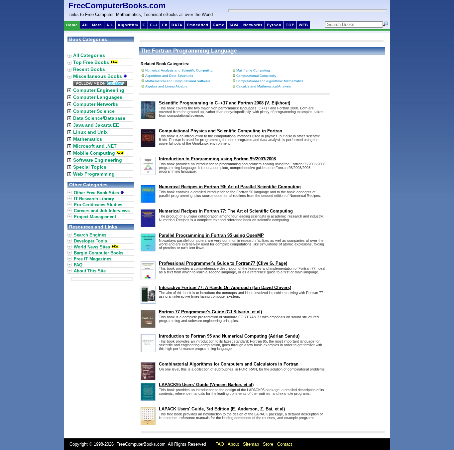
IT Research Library (94, 198)
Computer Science (94, 111)
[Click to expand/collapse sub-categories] (69, 90)
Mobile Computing (94, 153)
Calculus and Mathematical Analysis (263, 86)
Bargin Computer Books (98, 252)
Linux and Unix (90, 132)
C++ (154, 25)
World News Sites (92, 246)
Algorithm (128, 25)
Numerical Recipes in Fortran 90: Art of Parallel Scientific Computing (230, 186)
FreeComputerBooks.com (117, 5)
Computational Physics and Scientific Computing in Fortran (220, 130)
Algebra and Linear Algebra (166, 86)
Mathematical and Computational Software (177, 81)
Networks (253, 25)
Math (97, 25)
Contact (284, 444)
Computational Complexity (256, 75)
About (233, 444)
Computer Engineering (98, 90)
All (85, 25)
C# (164, 25)
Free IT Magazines (92, 258)
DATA (176, 25)
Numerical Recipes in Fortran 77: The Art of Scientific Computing (226, 211)
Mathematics (87, 139)
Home (72, 25)
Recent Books (89, 69)
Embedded (197, 25)
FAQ (78, 264)
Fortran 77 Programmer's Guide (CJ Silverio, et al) (210, 311)
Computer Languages (97, 97)
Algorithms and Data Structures (169, 75)
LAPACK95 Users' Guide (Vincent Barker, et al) (206, 384)
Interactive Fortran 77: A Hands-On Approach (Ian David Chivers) (225, 287)
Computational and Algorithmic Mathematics (269, 81)
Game (218, 25)
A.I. (109, 25)
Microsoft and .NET (95, 146)
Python (274, 25)
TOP (290, 25)
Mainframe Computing (253, 70)
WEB (303, 25)
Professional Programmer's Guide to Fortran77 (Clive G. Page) (223, 263)
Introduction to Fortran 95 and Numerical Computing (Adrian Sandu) (229, 336)
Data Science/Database (99, 118)
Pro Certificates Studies (98, 204)
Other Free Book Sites (97, 192)
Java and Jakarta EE (96, 125)
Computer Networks (95, 104)
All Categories (89, 55)
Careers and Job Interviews (102, 210)
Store (268, 444)
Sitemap (251, 444)
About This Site (90, 270)
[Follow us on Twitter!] (100, 84)
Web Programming (94, 174)
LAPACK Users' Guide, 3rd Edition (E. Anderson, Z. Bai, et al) (222, 408)
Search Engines (90, 234)
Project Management (95, 216)
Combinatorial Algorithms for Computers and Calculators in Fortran (228, 364)
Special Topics (89, 167)
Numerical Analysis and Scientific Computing (179, 70)
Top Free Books (91, 62)
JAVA (234, 25)
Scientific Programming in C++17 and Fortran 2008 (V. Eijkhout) (224, 102)
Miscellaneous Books (98, 76)
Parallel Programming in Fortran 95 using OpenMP (211, 235)
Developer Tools (90, 240)
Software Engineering (97, 160)
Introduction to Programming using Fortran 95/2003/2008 (217, 158)
